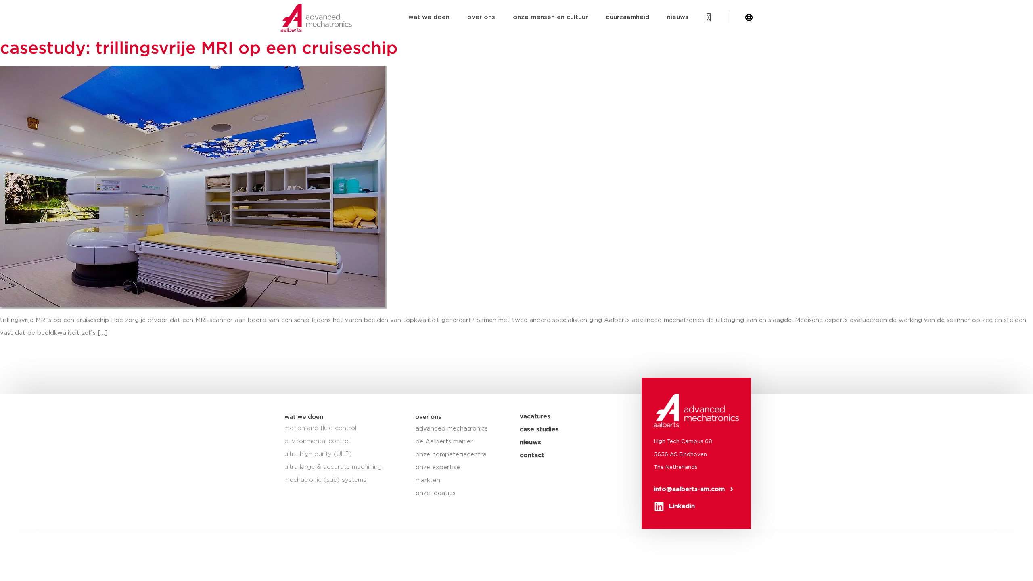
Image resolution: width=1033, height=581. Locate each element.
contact (532, 455)
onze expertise (438, 467)
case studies (539, 429)
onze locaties (436, 493)
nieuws (677, 17)
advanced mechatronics (452, 429)
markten (428, 480)
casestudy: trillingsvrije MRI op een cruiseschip (198, 48)
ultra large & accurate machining (333, 467)
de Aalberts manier (444, 442)
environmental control (317, 441)
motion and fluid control (320, 428)
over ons (481, 17)
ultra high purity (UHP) (318, 454)
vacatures (535, 417)
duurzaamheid (627, 17)
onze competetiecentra (451, 454)
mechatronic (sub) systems (325, 480)
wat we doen (429, 17)
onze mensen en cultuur (550, 17)
